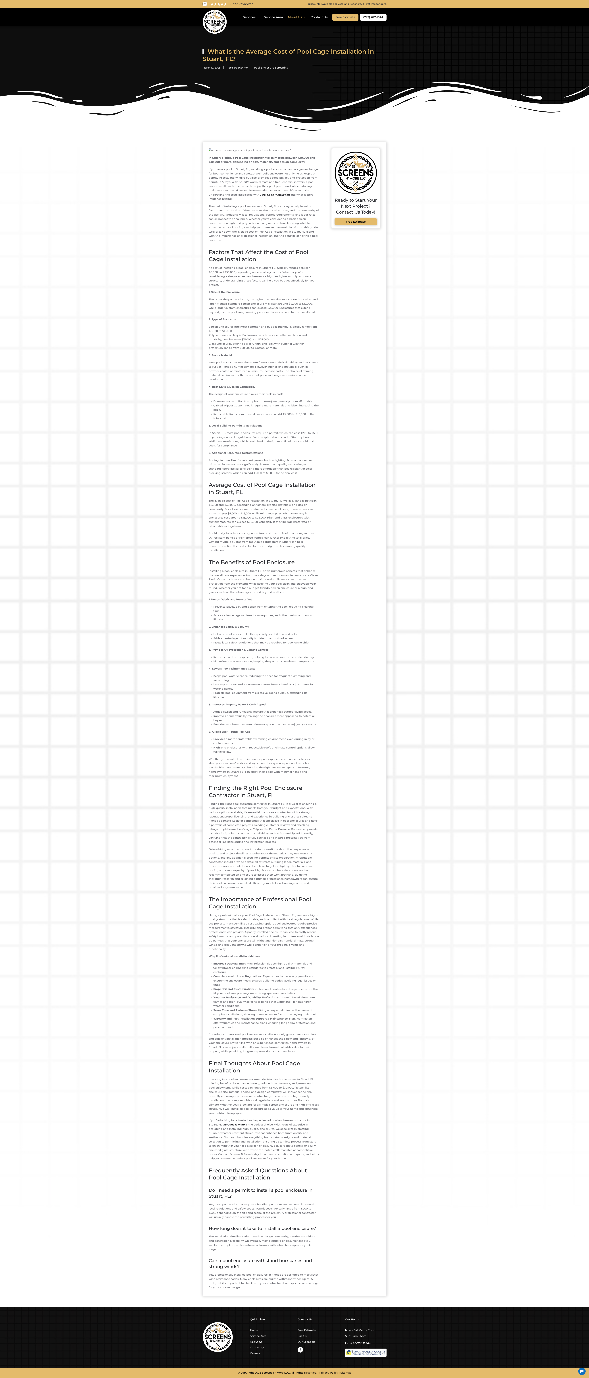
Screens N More (234, 1124)
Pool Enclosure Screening (271, 67)
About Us (256, 1341)
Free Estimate (345, 17)
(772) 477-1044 (373, 17)
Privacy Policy (328, 1372)
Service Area (273, 17)
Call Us (302, 1336)
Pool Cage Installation (275, 194)
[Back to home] (214, 22)
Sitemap (346, 1372)
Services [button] (249, 17)
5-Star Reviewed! (241, 4)
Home (254, 1330)
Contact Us (319, 17)
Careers (255, 1353)
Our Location (306, 1341)
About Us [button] (295, 17)
